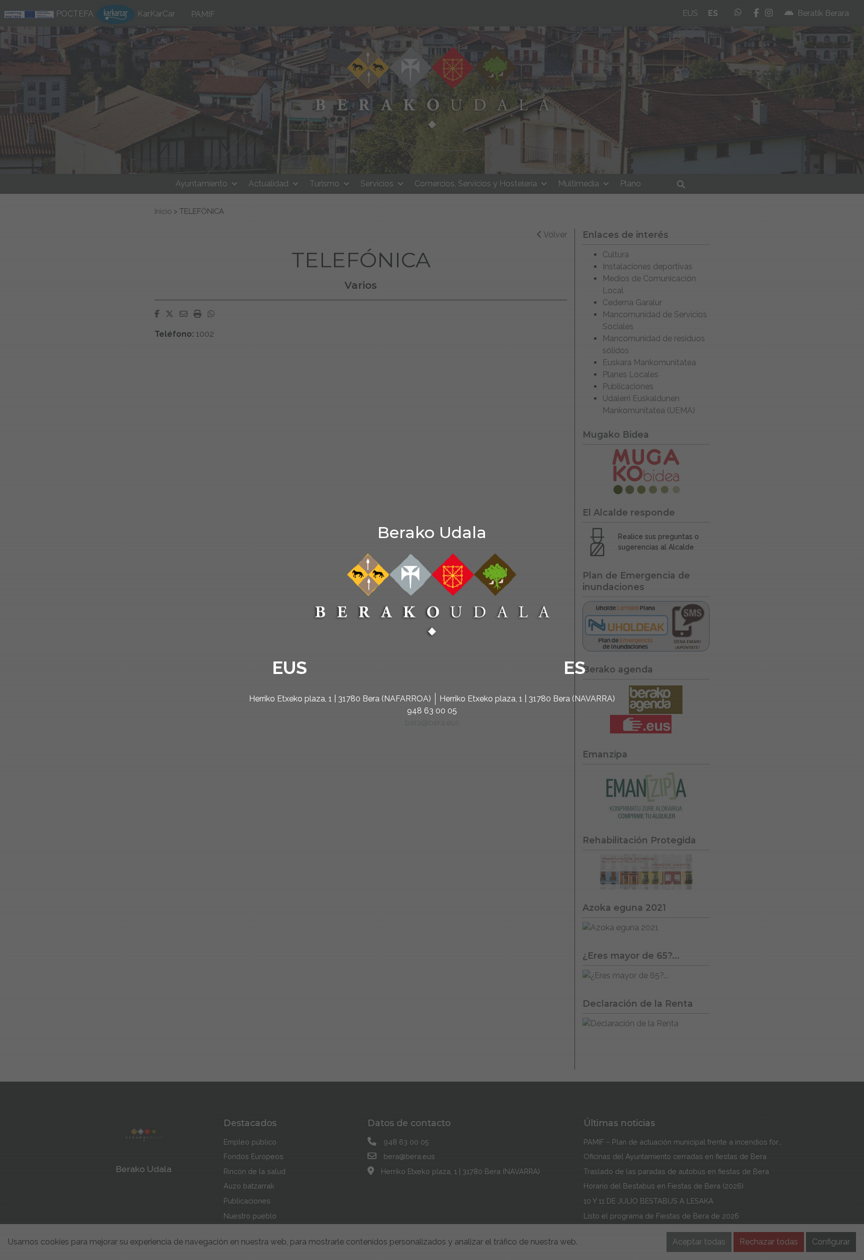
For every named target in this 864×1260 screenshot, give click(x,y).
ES (575, 667)
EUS (289, 667)
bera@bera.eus (432, 722)
